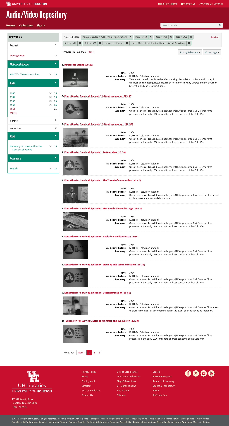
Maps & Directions (126, 381)
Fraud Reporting (139, 418)
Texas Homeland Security (112, 418)
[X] (196, 373)
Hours (85, 376)
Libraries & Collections (129, 376)
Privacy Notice (202, 418)
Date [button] (12, 83)
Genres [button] (14, 120)
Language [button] (15, 158)
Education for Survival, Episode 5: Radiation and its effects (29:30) (101, 236)
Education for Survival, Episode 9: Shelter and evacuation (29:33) (102, 321)
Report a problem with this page (73, 418)
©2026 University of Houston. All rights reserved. (34, 418)
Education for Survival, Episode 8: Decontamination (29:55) (97, 292)
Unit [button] (12, 136)
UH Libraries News (126, 386)
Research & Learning (163, 381)
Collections (26, 25)
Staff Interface (160, 395)
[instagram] (203, 373)
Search (156, 372)
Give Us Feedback (91, 390)
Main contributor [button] (19, 64)
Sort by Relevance (189, 52)
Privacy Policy (89, 372)
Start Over (215, 37)
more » (13, 113)
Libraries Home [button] (169, 3)
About (156, 390)
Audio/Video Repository (36, 15)
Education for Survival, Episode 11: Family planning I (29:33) (98, 96)
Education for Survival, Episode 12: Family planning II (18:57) (98, 124)
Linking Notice (187, 418)
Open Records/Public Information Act (29, 422)
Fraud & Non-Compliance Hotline (164, 418)
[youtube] (211, 373)
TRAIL (128, 418)
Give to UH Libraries (127, 372)
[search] (220, 25)
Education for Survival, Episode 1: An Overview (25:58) (95, 152)
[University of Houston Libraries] (32, 381)
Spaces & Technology (164, 386)
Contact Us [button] (189, 3)
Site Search (123, 390)
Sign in (41, 25)
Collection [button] (15, 128)
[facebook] (188, 373)
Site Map (121, 395)
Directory (86, 386)
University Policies (201, 422)
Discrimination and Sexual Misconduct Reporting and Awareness (162, 422)
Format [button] (14, 45)
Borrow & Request (162, 376)
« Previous (69, 352)
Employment (88, 381)
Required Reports (77, 422)
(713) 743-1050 (19, 406)
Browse (10, 25)
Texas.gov (94, 418)
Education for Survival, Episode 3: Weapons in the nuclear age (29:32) (103, 208)
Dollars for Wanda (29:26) (78, 64)
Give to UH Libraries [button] (212, 3)
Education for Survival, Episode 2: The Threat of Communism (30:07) (102, 180)
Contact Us (87, 395)
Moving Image (17, 55)
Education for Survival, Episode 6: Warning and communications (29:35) (104, 264)
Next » (91, 52)
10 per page (211, 52)
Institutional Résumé (57, 422)
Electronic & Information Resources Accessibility (109, 422)
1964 (12, 109)
